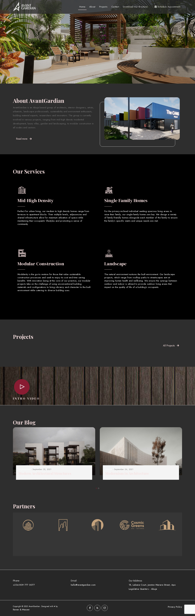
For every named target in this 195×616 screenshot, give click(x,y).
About (92, 6)
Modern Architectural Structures (44, 473)
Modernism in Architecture (127, 473)
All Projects (169, 345)
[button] (96, 488)
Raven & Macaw (21, 609)
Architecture (24, 469)
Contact (115, 6)
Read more (21, 139)
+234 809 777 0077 (24, 585)
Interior (108, 469)
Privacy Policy (175, 607)
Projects (103, 6)
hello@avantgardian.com (83, 585)
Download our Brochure (135, 6)
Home (82, 6)
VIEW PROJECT (39, 56)
